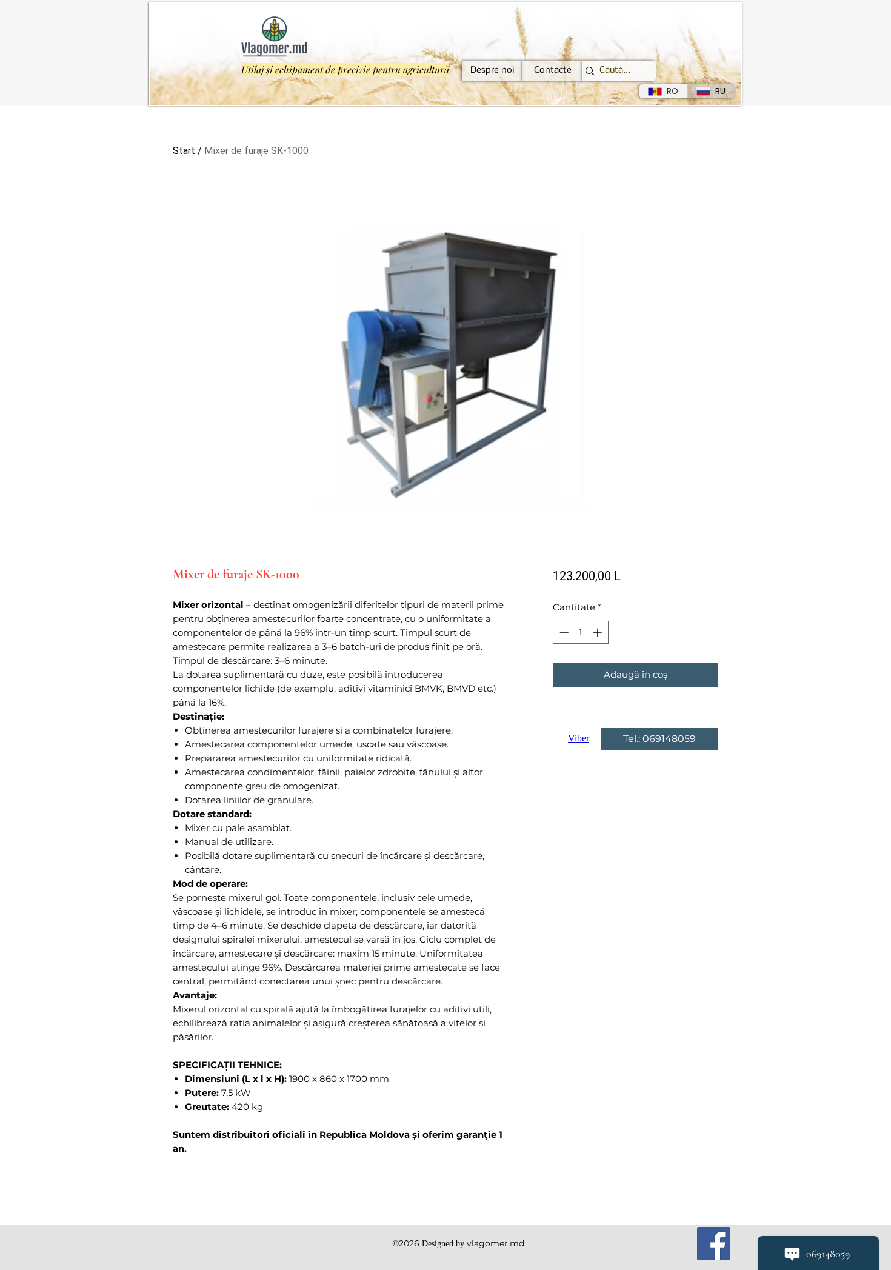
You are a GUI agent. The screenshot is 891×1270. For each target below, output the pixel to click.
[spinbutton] (580, 632)
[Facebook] (713, 1243)
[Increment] (598, 632)
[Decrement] (563, 632)
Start (184, 150)
